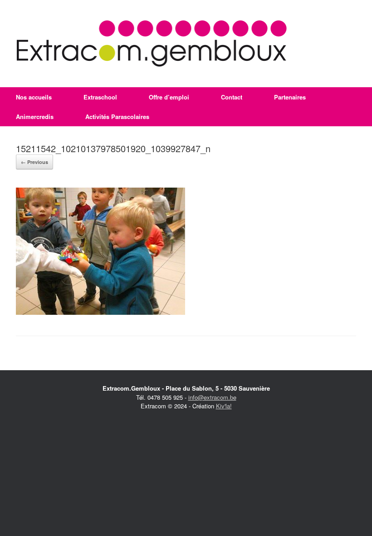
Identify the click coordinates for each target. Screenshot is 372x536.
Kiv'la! (224, 406)
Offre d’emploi (169, 97)
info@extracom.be (212, 397)
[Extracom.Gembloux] (152, 43)
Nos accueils (34, 97)
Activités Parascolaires (117, 116)
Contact (231, 97)
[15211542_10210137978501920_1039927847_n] (100, 312)
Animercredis (35, 116)
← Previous (34, 162)
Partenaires (290, 97)
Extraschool (100, 97)
